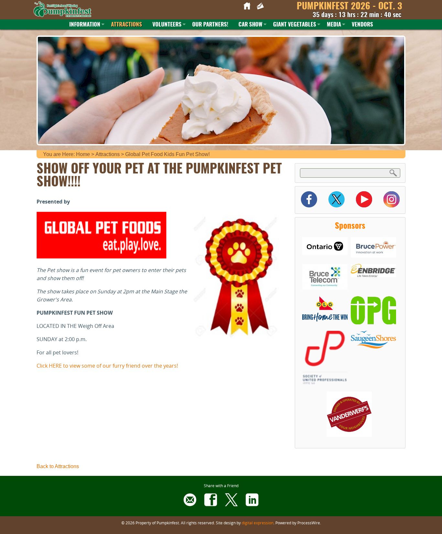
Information (84, 24)
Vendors (362, 24)
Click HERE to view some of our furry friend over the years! (107, 365)
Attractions (126, 24)
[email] (189, 504)
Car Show (250, 24)
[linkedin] (252, 504)
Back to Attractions (58, 466)
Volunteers (167, 24)
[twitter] (231, 504)
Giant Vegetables (294, 24)
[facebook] (210, 504)
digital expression (257, 522)
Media (334, 24)
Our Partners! (210, 24)
